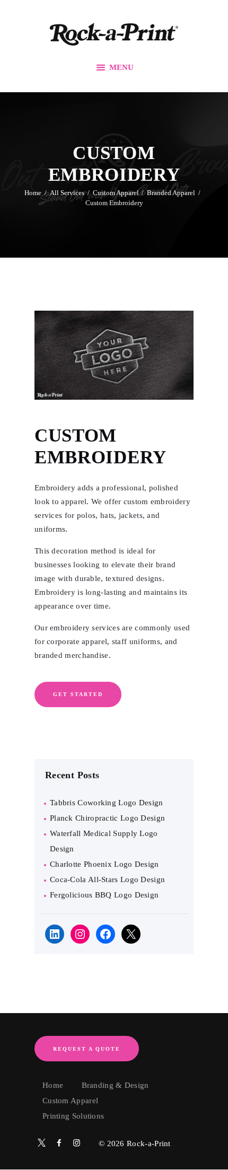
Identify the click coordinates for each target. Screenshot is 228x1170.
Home (32, 193)
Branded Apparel (171, 193)
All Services (67, 193)
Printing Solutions (73, 1116)
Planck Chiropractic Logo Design (107, 818)
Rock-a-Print (149, 1143)
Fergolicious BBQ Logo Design (104, 895)
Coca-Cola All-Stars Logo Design (107, 879)
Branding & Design (115, 1085)
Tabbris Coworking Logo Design (106, 802)
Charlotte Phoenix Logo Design (104, 864)
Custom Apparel (116, 193)
